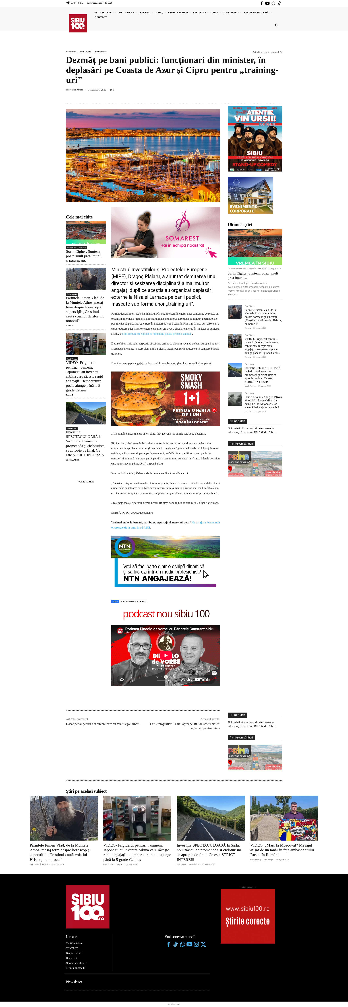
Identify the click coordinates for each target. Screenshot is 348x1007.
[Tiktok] (279, 4)
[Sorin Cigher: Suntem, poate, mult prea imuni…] (86, 232)
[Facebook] (261, 4)
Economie (71, 51)
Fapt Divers (85, 51)
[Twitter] (203, 892)
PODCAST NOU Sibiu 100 (166, 561)
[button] (277, 25)
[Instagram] (196, 892)
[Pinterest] (270, 95)
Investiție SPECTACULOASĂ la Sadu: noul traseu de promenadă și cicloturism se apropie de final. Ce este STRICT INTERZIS (263, 374)
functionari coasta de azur (133, 548)
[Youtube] (267, 4)
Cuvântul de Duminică (76, 247)
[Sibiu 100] (78, 23)
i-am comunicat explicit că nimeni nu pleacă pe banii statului (156, 333)
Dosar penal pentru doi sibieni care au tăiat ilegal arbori (102, 671)
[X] (261, 95)
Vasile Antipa (76, 89)
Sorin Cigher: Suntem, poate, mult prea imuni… (85, 253)
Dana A (69, 325)
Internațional (100, 51)
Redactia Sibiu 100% (76, 260)
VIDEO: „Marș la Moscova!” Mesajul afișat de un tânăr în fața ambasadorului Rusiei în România (282, 797)
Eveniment (71, 428)
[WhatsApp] (278, 95)
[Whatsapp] (273, 4)
